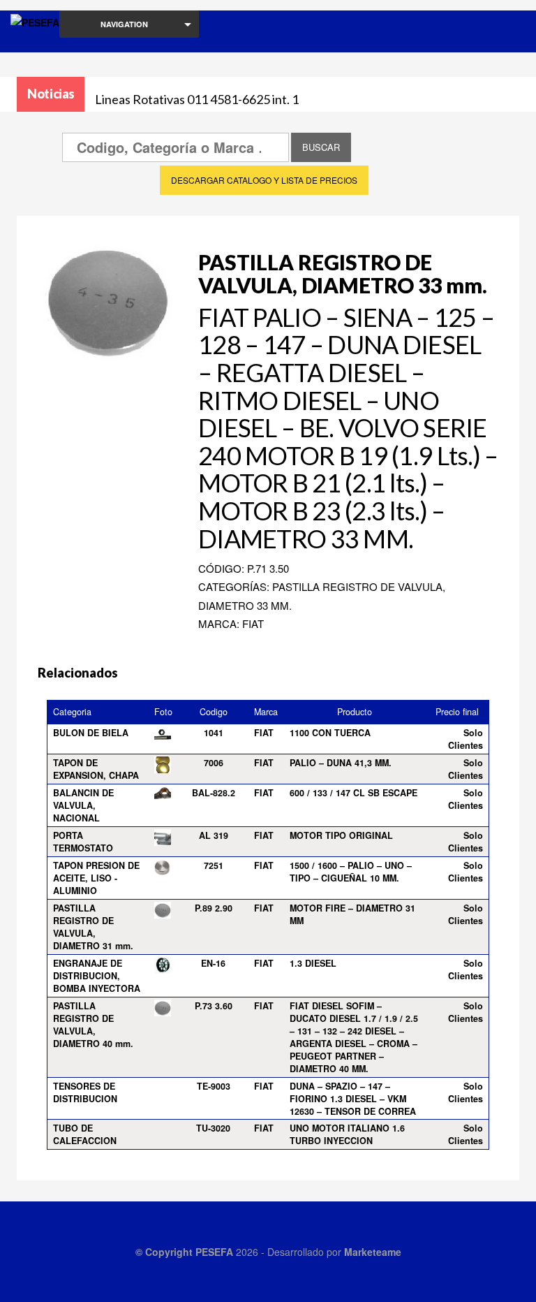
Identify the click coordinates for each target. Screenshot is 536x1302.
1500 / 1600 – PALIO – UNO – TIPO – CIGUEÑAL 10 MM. (351, 871)
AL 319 (213, 835)
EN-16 (213, 963)
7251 (213, 865)
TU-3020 (213, 1128)
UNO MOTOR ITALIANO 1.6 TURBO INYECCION (347, 1134)
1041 (213, 732)
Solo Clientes (465, 739)
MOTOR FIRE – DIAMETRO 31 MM (352, 914)
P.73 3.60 (213, 1006)
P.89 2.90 (213, 908)
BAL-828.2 (213, 793)
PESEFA (214, 1252)
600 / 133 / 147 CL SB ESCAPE (353, 793)
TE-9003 (213, 1086)
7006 (213, 762)
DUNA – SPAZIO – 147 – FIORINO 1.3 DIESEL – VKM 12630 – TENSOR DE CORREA (353, 1099)
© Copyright (165, 1252)
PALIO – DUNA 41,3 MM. (341, 762)
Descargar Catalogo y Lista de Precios (264, 180)
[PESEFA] (34, 40)
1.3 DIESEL (313, 963)
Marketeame (372, 1252)
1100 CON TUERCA (330, 732)
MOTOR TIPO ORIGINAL (341, 835)
